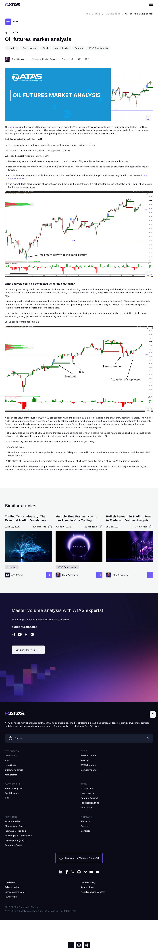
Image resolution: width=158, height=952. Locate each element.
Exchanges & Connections (18, 835)
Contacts (85, 831)
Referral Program (14, 788)
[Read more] (49, 575)
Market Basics (49, 59)
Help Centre (11, 765)
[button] (153, 714)
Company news (88, 770)
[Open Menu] (151, 4)
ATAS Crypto (87, 788)
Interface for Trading (15, 831)
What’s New (87, 807)
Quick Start (10, 755)
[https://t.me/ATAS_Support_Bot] (13, 634)
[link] (11, 22)
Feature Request (89, 798)
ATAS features (88, 765)
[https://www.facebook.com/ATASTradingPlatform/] (26, 634)
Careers (85, 826)
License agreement (15, 892)
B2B (7, 798)
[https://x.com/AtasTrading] (73, 872)
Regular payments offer (93, 892)
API (7, 760)
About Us (85, 821)
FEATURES (11, 817)
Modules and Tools (14, 826)
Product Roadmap (90, 803)
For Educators (12, 793)
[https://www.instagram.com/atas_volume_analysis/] (32, 634)
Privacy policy (12, 887)
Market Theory (88, 755)
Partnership (11, 897)
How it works (87, 793)
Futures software (13, 845)
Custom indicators (14, 770)
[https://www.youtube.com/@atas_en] (91, 872)
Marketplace (11, 774)
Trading (85, 760)
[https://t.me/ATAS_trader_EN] (85, 872)
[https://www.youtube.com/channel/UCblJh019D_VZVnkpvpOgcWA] (20, 634)
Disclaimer (10, 882)
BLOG (84, 751)
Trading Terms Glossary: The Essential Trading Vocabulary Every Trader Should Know (25, 520)
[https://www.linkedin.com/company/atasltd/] (60, 872)
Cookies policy (88, 882)
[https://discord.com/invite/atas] (97, 872)
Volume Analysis (13, 821)
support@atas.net (24, 626)
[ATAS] (12, 4)
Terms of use (87, 887)
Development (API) (14, 840)
